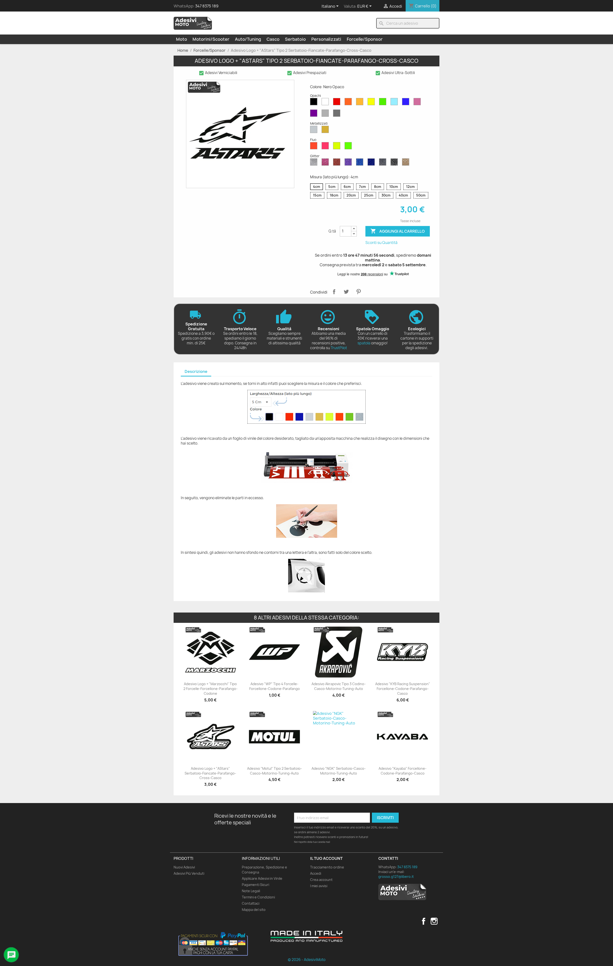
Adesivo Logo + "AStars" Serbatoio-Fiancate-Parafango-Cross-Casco (210, 773)
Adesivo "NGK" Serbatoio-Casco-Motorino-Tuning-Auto (339, 770)
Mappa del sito (254, 909)
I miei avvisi (318, 886)
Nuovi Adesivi (184, 867)
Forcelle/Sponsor (365, 39)
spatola (364, 343)
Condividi (334, 291)
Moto (181, 39)
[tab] (196, 371)
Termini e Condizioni (258, 897)
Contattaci (250, 903)
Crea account (321, 879)
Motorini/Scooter (211, 39)
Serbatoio (295, 39)
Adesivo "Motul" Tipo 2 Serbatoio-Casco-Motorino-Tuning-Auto (274, 770)
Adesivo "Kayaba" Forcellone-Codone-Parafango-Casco (402, 770)
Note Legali (251, 891)
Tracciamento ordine (327, 867)
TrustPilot (339, 347)
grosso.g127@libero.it (396, 876)
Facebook (423, 921)
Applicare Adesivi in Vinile (262, 878)
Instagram (434, 921)
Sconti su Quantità (381, 242)
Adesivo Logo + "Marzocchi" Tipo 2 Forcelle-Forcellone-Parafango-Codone (210, 689)
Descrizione (196, 371)
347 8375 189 (206, 6)
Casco (273, 39)
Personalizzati (326, 39)
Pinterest (358, 291)
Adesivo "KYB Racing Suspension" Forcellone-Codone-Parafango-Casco (402, 689)
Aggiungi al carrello (397, 231)
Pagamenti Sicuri (255, 884)
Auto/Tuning (248, 39)
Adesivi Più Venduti (189, 873)
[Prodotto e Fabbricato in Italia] (306, 936)
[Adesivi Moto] (193, 23)
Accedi (315, 873)
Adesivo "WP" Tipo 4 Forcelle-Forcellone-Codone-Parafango (274, 686)
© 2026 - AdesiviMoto (306, 959)
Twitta (346, 291)
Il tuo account (326, 858)
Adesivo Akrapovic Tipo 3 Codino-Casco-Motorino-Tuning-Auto (339, 686)
